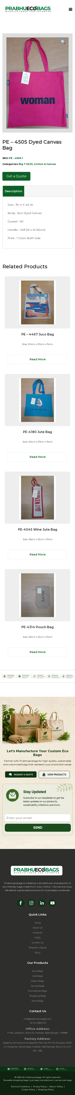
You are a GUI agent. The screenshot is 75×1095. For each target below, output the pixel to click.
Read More (38, 359)
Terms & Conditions (20, 1086)
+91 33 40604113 (37, 1022)
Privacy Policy (39, 1086)
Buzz (37, 952)
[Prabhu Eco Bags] (36, 870)
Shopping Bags (37, 995)
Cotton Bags (37, 981)
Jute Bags (37, 976)
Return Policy (56, 1086)
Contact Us (37, 942)
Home (37, 922)
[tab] (13, 191)
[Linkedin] (42, 903)
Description (13, 191)
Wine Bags (37, 1000)
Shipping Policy (46, 1089)
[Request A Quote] (21, 774)
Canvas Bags (37, 986)
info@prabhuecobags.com (37, 1018)
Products (37, 932)
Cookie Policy (28, 1089)
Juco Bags (37, 971)
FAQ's (37, 937)
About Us (37, 927)
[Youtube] (52, 903)
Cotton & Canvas (45, 164)
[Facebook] (21, 903)
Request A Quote (37, 947)
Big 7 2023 (26, 164)
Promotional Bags (37, 990)
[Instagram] (31, 903)
